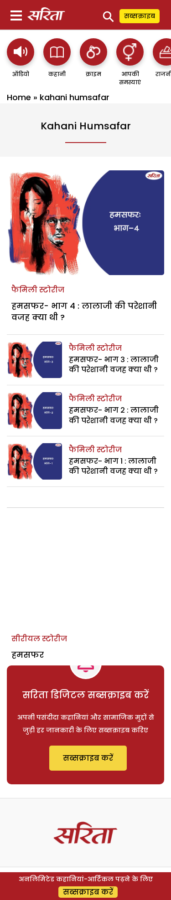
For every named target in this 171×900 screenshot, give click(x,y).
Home (19, 97)
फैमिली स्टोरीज (37, 290)
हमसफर (27, 654)
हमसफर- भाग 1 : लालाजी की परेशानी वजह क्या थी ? (113, 466)
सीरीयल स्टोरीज (39, 639)
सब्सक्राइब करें (88, 758)
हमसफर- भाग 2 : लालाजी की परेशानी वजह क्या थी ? (114, 415)
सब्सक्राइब (139, 15)
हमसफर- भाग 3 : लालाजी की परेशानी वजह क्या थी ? (114, 364)
